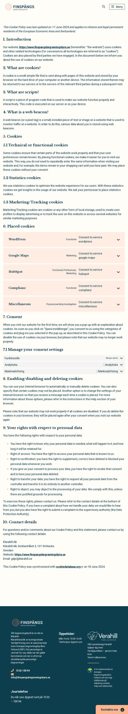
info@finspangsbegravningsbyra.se (30, 677)
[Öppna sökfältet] (104, 6)
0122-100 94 (23, 670)
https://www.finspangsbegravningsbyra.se (44, 47)
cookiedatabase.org (68, 566)
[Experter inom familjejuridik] (102, 636)
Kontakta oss (109, 709)
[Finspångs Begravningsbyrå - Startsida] (27, 623)
